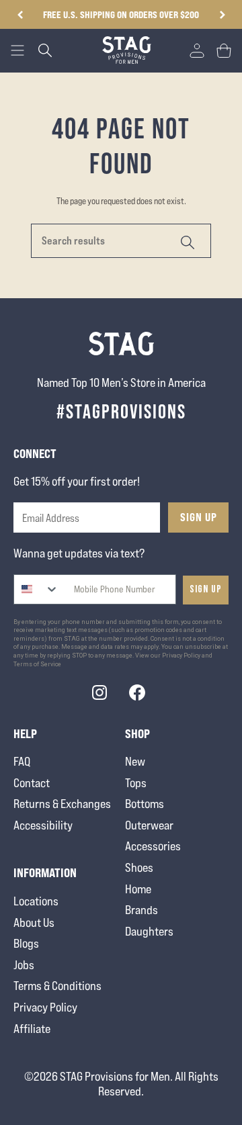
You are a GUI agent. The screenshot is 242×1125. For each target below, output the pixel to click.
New (135, 761)
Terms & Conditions (57, 986)
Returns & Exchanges (62, 804)
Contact (31, 783)
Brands (141, 910)
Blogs (26, 943)
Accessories (153, 846)
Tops (136, 783)
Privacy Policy (45, 1007)
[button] (222, 15)
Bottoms (144, 804)
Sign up (206, 589)
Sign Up (198, 517)
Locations (35, 901)
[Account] (197, 50)
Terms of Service (37, 664)
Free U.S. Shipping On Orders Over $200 (112, 14)
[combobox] (36, 589)
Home (138, 889)
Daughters (149, 931)
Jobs (23, 965)
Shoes (139, 867)
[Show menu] (17, 50)
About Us (33, 922)
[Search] (185, 240)
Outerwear (149, 825)
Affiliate (31, 1029)
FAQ (21, 761)
